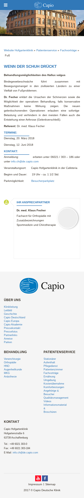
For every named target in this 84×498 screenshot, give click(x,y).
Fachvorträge (68, 50)
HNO (6, 365)
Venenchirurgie (12, 358)
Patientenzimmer (53, 369)
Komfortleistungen (54, 387)
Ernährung (49, 376)
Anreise (8, 338)
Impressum (35, 484)
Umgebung (50, 380)
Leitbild (8, 310)
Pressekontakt (12, 328)
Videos (47, 401)
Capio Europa (11, 320)
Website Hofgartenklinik (18, 50)
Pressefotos (11, 331)
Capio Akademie (13, 324)
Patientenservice (46, 50)
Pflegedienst (51, 365)
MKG (7, 373)
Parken (8, 342)
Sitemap (50, 484)
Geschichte (10, 313)
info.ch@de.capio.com (25, 161)
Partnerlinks (10, 335)
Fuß (7, 55)
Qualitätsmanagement (56, 397)
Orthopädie (10, 362)
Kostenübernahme (54, 383)
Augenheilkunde (13, 369)
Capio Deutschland (14, 317)
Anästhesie (10, 376)
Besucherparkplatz (42, 180)
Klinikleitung (11, 306)
